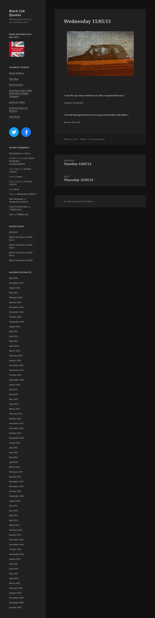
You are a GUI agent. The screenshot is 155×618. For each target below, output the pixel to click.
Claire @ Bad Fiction (18, 206)
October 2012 (15, 433)
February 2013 (16, 413)
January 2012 (15, 476)
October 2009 (15, 607)
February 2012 (16, 472)
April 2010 (14, 578)
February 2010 (16, 588)
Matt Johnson (15, 153)
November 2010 (16, 544)
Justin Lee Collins (17, 102)
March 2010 (14, 583)
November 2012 (16, 428)
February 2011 (16, 530)
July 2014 (13, 331)
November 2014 (16, 312)
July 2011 (13, 505)
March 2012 (14, 467)
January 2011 (15, 534)
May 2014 (13, 341)
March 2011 (14, 525)
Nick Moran (14, 116)
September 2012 (16, 438)
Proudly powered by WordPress (78, 201)
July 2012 (13, 447)
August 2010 (14, 559)
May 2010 (13, 573)
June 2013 (13, 394)
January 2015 (15, 302)
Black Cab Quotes (17, 13)
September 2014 (16, 321)
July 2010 (13, 564)
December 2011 (16, 481)
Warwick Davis (16, 84)
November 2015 (16, 283)
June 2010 (13, 568)
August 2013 (14, 384)
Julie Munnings (16, 199)
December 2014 (16, 307)
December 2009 (16, 597)
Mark (84, 139)
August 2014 (14, 326)
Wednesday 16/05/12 (18, 202)
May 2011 (13, 515)
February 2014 (16, 355)
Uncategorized (98, 139)
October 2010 (15, 549)
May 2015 (13, 292)
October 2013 (15, 375)
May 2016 (13, 278)
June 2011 (13, 510)
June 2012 (13, 452)
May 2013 (13, 399)
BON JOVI (13, 232)
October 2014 (15, 317)
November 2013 (16, 370)
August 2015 (14, 287)
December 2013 (16, 365)
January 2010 (15, 593)
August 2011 (14, 501)
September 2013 (16, 380)
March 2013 (14, 409)
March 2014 (14, 350)
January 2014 (15, 360)
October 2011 (15, 491)
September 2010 (16, 554)
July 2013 (13, 389)
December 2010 (16, 539)
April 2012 (14, 462)
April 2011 (14, 520)
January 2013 (15, 418)
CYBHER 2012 (15, 209)
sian (11, 214)
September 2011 (16, 496)
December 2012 (16, 423)
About (27, 153)
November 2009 (16, 602)
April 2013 (14, 404)
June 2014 (13, 336)
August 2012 (14, 442)
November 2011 (16, 486)
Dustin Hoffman (16, 73)
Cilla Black (14, 79)
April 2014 (14, 346)
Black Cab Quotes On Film (21, 260)
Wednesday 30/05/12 (26, 194)
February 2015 (16, 297)
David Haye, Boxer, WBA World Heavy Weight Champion (20, 93)
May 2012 (13, 457)
